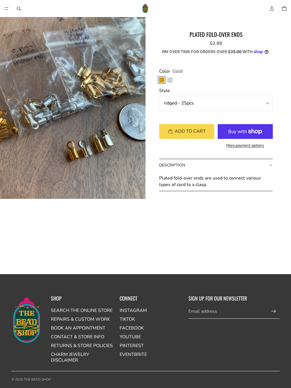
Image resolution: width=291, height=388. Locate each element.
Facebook (132, 328)
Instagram (133, 310)
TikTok (127, 319)
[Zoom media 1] (73, 108)
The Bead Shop (37, 379)
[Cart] (284, 8)
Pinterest (132, 346)
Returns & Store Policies (82, 346)
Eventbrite (133, 354)
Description (172, 165)
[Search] (19, 8)
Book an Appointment (78, 328)
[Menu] (6, 8)
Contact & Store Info (77, 337)
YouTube (130, 337)
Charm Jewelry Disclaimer (70, 357)
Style (164, 90)
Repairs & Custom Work (80, 319)
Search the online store (82, 310)
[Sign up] (274, 311)
